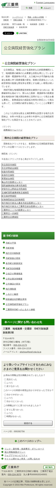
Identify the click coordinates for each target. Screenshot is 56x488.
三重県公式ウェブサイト (10, 5)
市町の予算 (11, 243)
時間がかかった (14, 416)
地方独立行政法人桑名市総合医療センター (21, 203)
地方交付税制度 (13, 253)
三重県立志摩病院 (10, 217)
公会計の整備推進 (14, 273)
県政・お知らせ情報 (36, 17)
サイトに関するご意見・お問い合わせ (22, 459)
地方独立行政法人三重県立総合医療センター (22, 206)
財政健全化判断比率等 (16, 299)
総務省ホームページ (13, 130)
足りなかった (13, 386)
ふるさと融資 (12, 294)
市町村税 (10, 248)
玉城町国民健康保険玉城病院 (15, 192)
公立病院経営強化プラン (17, 304)
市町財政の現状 (13, 258)
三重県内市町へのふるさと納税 (20, 309)
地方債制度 (11, 289)
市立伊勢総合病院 (10, 168)
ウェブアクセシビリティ (15, 455)
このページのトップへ (29, 441)
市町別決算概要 (13, 268)
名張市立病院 (8, 175)
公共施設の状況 (13, 284)
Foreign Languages (45, 2)
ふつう (10, 383)
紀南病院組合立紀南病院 (13, 199)
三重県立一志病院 (10, 213)
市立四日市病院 (9, 164)
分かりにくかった (15, 401)
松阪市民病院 (8, 171)
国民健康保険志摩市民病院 (14, 185)
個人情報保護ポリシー (14, 452)
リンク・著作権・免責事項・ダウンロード (24, 449)
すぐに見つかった (15, 409)
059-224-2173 (20, 345)
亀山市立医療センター (12, 182)
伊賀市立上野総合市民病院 (14, 189)
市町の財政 (17, 20)
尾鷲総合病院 (8, 178)
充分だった (12, 379)
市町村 (6, 20)
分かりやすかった (15, 394)
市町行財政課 (8, 27)
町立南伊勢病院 (9, 196)
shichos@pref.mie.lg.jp (30, 352)
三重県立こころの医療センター (16, 210)
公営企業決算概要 (14, 279)
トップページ (17, 17)
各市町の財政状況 (14, 263)
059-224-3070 (14, 474)
